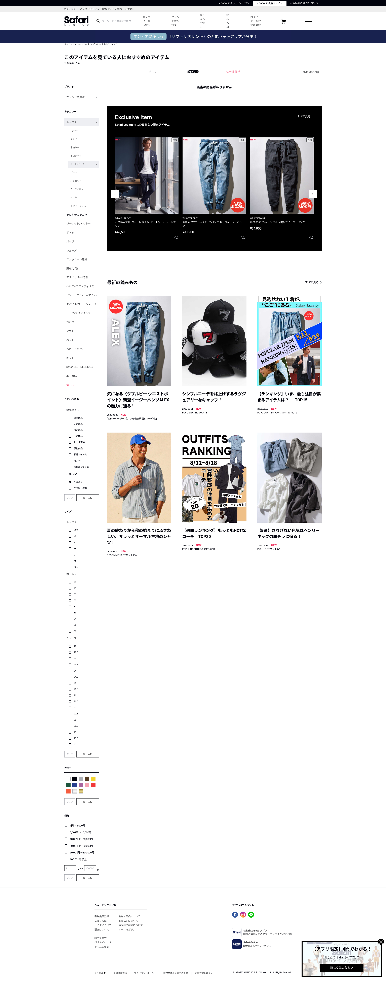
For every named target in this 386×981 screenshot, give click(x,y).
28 (75, 582)
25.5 (76, 689)
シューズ (71, 250)
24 (75, 671)
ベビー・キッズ (75, 348)
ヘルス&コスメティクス (80, 286)
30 (75, 594)
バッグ (70, 241)
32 (75, 606)
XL (75, 561)
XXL (76, 567)
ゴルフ (70, 322)
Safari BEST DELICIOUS (305, 3)
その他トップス (78, 206)
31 (75, 600)
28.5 (76, 726)
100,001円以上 (78, 859)
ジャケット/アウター (78, 223)
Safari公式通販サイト (270, 3)
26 (75, 695)
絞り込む (87, 498)
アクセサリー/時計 (77, 277)
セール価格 (233, 71)
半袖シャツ (75, 147)
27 (75, 707)
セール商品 (79, 442)
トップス (71, 122)
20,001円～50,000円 (81, 845)
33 (75, 612)
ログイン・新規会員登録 (255, 21)
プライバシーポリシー (145, 973)
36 (75, 631)
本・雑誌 (71, 375)
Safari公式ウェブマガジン (235, 3)
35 (75, 625)
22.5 (76, 652)
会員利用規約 (120, 973)
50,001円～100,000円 (82, 852)
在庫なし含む (80, 488)
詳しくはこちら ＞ (341, 967)
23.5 (76, 664)
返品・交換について (129, 916)
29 (75, 588)
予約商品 (78, 448)
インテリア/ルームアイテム (82, 295)
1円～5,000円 (77, 825)
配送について (101, 929)
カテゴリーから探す (146, 21)
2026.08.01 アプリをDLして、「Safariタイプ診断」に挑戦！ (99, 8)
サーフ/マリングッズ (78, 313)
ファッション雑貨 (76, 259)
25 (75, 683)
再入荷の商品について (131, 925)
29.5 (76, 738)
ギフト (70, 358)
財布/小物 (72, 268)
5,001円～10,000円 (80, 832)
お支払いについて (128, 920)
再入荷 (77, 461)
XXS (76, 530)
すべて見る (304, 116)
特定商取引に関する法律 (175, 973)
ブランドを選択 (75, 97)
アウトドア (72, 331)
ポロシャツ (75, 156)
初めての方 (100, 938)
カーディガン (76, 189)
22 (75, 646)
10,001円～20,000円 (81, 839)
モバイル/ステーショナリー (82, 304)
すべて (153, 71)
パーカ (73, 172)
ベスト (73, 197)
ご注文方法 (100, 920)
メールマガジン (127, 929)
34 (75, 619)
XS (75, 536)
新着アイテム (80, 454)
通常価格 (193, 71)
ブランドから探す (175, 21)
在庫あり (78, 482)
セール (70, 384)
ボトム (70, 232)
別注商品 (78, 436)
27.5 (76, 713)
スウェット (75, 181)
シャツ (73, 139)
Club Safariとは (102, 942)
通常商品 (78, 417)
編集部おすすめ (81, 467)
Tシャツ (74, 131)
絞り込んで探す (202, 21)
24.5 (76, 677)
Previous (115, 194)
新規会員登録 (101, 916)
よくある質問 (101, 947)
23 (75, 658)
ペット (70, 340)
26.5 (76, 701)
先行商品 (78, 424)
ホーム (67, 44)
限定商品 (78, 430)
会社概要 (98, 973)
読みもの (227, 21)
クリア (70, 498)
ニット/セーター (78, 164)
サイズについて (102, 925)
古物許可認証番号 (204, 973)
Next (313, 194)
